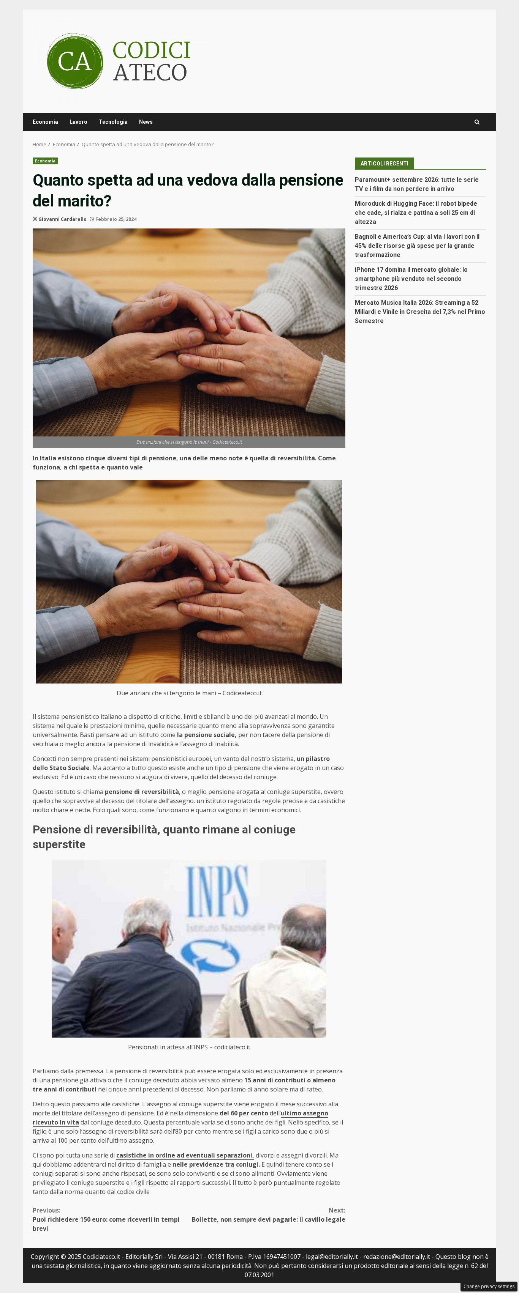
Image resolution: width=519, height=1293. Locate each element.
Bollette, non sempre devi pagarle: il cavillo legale (268, 1215)
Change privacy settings (489, 1286)
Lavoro (78, 122)
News (146, 122)
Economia (45, 122)
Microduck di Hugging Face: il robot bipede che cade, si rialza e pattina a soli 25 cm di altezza (416, 212)
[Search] (477, 122)
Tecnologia (113, 122)
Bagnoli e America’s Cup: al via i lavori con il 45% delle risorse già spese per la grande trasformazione (417, 245)
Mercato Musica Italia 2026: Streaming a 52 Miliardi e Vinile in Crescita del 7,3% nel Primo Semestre (420, 311)
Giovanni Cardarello (62, 219)
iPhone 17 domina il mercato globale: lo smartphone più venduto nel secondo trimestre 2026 (411, 278)
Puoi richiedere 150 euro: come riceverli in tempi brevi (106, 1219)
